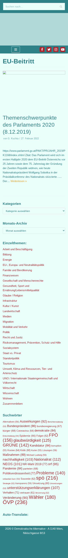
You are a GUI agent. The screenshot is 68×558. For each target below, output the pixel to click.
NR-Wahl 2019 (34, 464)
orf (53, 464)
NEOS (12, 464)
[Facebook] (42, 49)
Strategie (9, 483)
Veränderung (15, 497)
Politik (6, 332)
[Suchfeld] (61, 6)
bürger (9, 430)
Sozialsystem (11, 347)
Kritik (25, 450)
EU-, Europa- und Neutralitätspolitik (23, 264)
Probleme (50, 473)
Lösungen (49, 450)
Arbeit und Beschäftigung (17, 249)
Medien (7, 316)
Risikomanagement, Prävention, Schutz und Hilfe (32, 342)
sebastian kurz (11, 479)
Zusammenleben (13, 403)
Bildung (7, 254)
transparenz (23, 483)
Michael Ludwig (36, 455)
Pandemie (12, 468)
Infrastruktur (10, 300)
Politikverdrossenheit (19, 473)
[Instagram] (55, 49)
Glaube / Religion (13, 295)
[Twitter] (48, 49)
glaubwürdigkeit (32, 440)
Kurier (36, 450)
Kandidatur (40, 445)
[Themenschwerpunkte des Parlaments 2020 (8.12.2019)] (34, 73)
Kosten (13, 450)
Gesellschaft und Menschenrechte (23, 280)
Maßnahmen (14, 454)
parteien (30, 468)
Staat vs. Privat (12, 353)
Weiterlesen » (19, 181)
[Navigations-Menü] (15, 49)
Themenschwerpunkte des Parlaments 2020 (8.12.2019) (30, 125)
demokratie (45, 430)
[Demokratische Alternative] (14, 29)
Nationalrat (47, 459)
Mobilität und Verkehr (15, 326)
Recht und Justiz (13, 337)
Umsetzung (40, 483)
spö (47, 478)
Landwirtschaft (11, 311)
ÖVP (15, 502)
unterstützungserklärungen (33, 488)
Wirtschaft (9, 387)
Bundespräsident (21, 426)
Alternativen (11, 422)
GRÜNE (16, 445)
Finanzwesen (10, 275)
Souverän (28, 478)
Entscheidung (11, 436)
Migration (8, 321)
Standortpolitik (11, 358)
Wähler (42, 497)
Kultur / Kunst (11, 305)
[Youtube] (62, 49)
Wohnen (8, 398)
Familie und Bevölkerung (17, 270)
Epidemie (28, 435)
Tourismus (9, 363)
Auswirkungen (33, 421)
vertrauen (27, 493)
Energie (7, 259)
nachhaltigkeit (18, 459)
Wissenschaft (11, 393)
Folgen (42, 435)
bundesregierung (49, 426)
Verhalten (11, 492)
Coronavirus (25, 430)
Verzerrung (42, 493)
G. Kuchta (13, 138)
